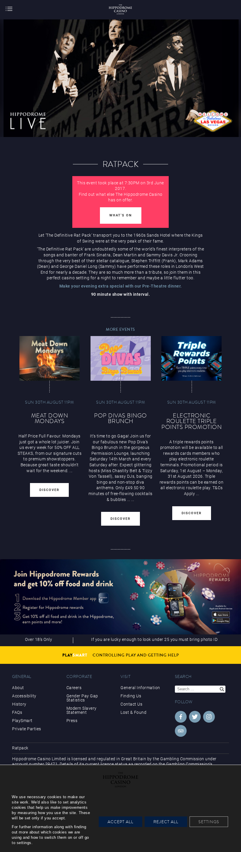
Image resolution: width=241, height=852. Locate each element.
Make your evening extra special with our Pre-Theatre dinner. (120, 286)
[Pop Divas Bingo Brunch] (121, 358)
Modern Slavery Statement (81, 710)
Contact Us (131, 704)
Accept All (120, 821)
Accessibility (24, 696)
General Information (140, 687)
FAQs (17, 712)
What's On (120, 215)
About (18, 687)
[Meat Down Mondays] (49, 358)
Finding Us (130, 696)
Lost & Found (133, 712)
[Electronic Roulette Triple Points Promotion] (191, 358)
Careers (74, 687)
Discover (49, 490)
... (128, 499)
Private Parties (26, 728)
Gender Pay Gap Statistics (82, 698)
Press (72, 720)
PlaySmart (22, 720)
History (19, 704)
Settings (208, 821)
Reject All (165, 821)
